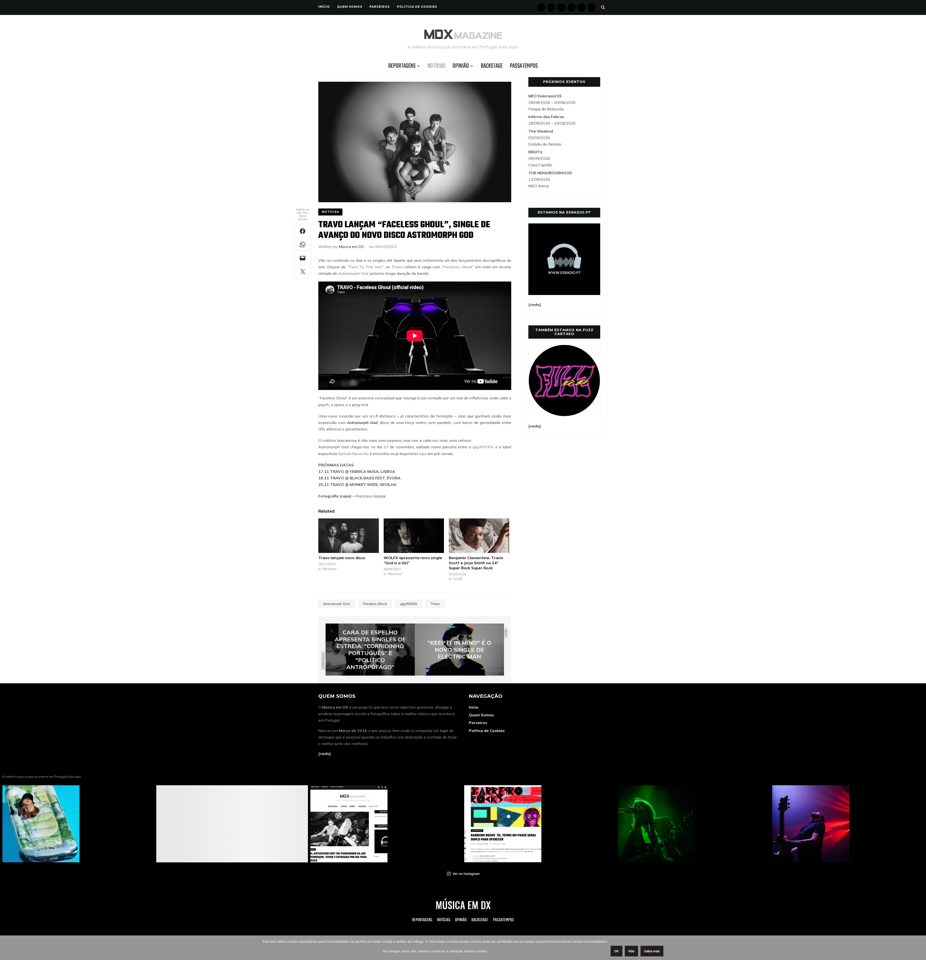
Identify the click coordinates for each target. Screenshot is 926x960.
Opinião (461, 66)
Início (324, 6)
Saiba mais (652, 951)
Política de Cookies (417, 6)
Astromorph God (353, 273)
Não (631, 951)
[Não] (920, 947)
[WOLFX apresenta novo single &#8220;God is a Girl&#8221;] (414, 535)
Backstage (492, 66)
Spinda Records (353, 453)
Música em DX (351, 246)
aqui (423, 453)
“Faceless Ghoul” (458, 266)
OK (616, 951)
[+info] (324, 753)
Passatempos (524, 66)
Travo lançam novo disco (341, 557)
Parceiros (379, 6)
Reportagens (401, 66)
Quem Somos (349, 6)
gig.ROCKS (408, 604)
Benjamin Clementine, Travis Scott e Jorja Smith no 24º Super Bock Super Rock (476, 562)
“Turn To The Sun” (365, 266)
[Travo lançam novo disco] (348, 535)
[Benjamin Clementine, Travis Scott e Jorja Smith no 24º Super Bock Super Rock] (479, 535)
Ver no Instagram (466, 874)
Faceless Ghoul (375, 604)
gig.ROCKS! (483, 446)
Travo (397, 266)
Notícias (436, 66)
